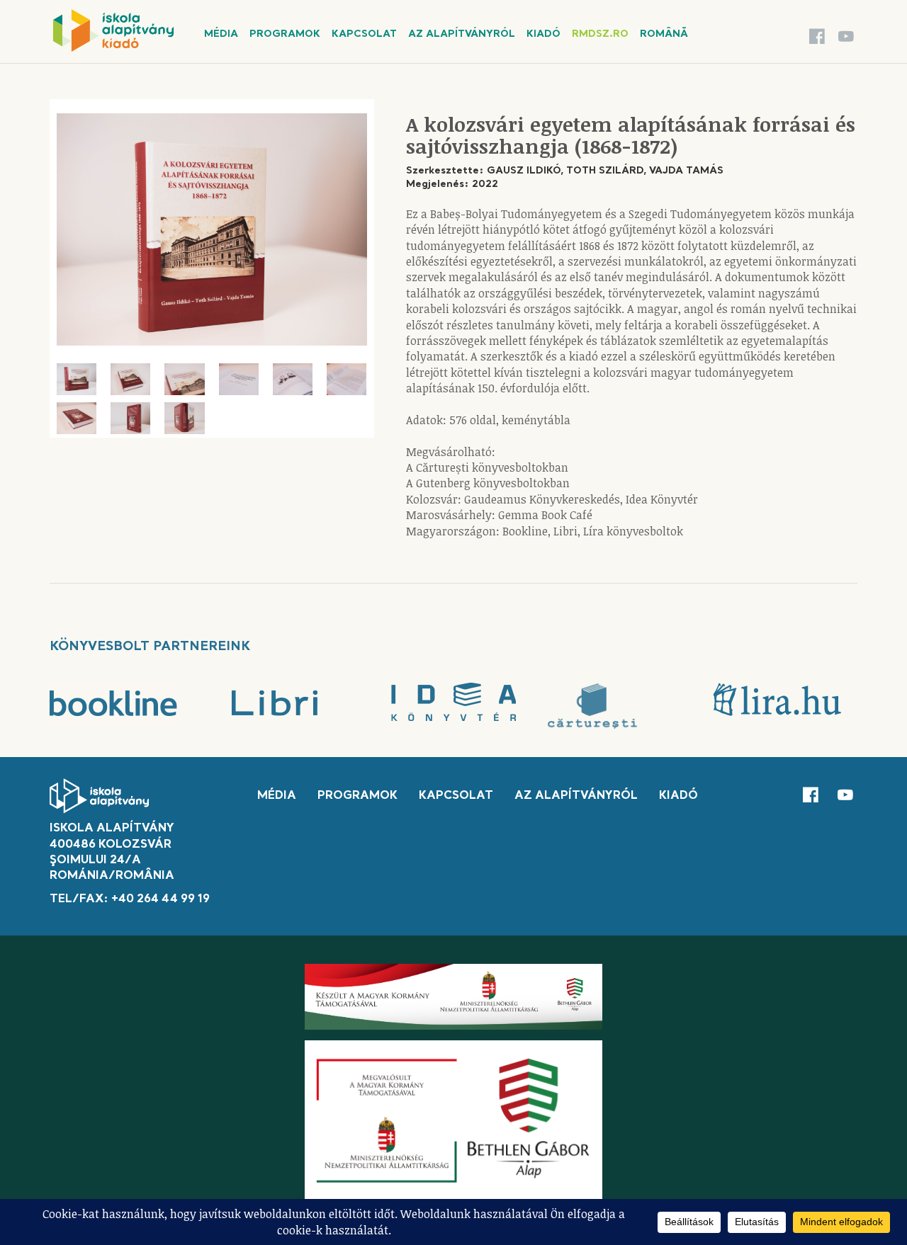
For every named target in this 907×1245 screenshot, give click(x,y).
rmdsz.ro (600, 34)
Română (664, 34)
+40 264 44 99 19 (160, 899)
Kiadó (543, 34)
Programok (284, 34)
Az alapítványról (461, 34)
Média (221, 34)
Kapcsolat (364, 34)
